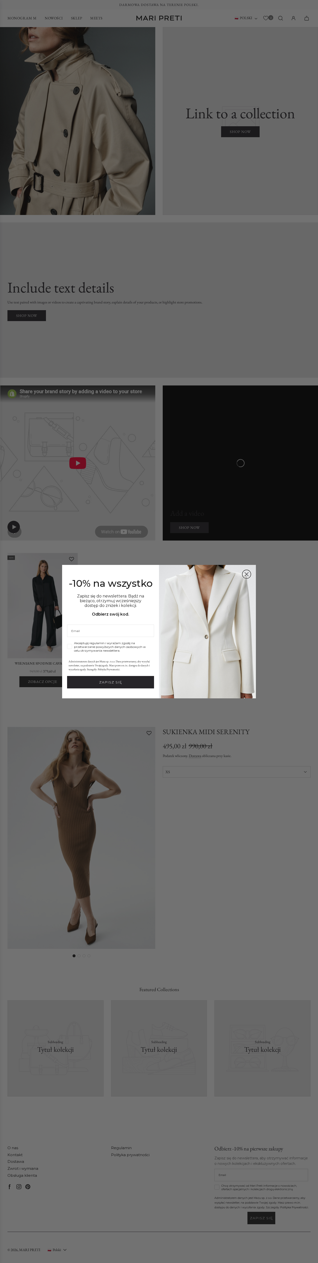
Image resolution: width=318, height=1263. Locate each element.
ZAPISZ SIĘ (110, 682)
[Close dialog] (246, 574)
